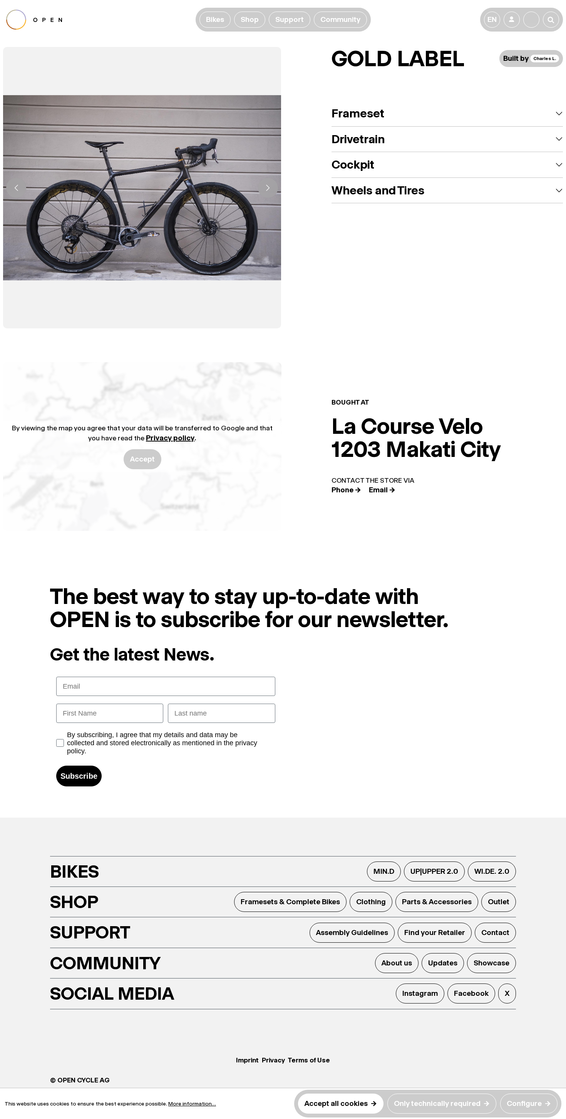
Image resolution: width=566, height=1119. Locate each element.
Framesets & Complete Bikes (290, 901)
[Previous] (16, 188)
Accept (142, 459)
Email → (382, 489)
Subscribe (78, 776)
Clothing (371, 901)
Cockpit (353, 164)
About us (397, 962)
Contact (495, 932)
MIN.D (383, 871)
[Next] (268, 188)
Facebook (471, 993)
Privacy (273, 1060)
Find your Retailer (434, 932)
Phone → (346, 489)
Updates (442, 962)
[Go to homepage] (99, 20)
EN (492, 19)
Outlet (498, 901)
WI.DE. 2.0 (491, 871)
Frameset (358, 113)
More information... (192, 1104)
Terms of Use (309, 1060)
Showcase (491, 962)
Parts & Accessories (437, 901)
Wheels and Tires (378, 190)
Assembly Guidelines (352, 932)
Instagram (420, 993)
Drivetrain (358, 139)
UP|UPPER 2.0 (434, 871)
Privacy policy (170, 437)
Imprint (247, 1060)
